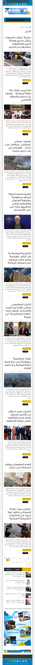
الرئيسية (27, 27)
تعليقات (8, 569)
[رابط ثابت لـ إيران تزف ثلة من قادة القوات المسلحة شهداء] (28, 598)
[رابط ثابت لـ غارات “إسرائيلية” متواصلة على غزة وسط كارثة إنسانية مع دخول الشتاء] (17, 387)
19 (11, 560)
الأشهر (26, 569)
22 (26, 562)
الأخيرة (17, 569)
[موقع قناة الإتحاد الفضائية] (17, 13)
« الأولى (28, 558)
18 (14, 558)
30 (20, 562)
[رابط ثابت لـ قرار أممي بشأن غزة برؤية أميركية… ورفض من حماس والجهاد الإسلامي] (17, 118)
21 (29, 562)
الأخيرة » (28, 564)
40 (16, 562)
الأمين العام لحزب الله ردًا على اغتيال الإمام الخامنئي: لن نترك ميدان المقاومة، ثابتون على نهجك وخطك (15, 574)
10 (20, 558)
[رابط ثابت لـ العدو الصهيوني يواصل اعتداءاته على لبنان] (17, 486)
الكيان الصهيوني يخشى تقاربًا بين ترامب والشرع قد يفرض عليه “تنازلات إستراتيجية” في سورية (18, 310)
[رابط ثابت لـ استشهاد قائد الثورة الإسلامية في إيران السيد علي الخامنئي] (28, 584)
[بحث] (5, 1)
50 (13, 562)
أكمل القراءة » (26, 80)
